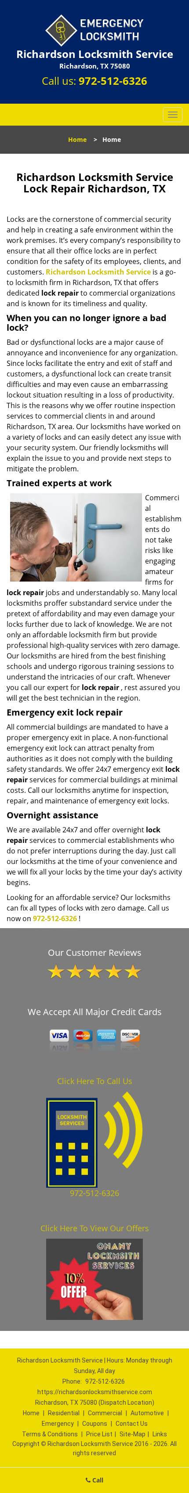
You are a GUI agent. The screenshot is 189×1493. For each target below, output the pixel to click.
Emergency (58, 1423)
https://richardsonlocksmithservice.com (94, 1391)
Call (97, 1480)
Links (160, 1434)
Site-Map (132, 1434)
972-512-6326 (113, 80)
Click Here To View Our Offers (94, 1228)
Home (77, 139)
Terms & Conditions (50, 1434)
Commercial (105, 1413)
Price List (99, 1434)
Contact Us (132, 1423)
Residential (64, 1413)
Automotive (147, 1413)
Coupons (94, 1423)
